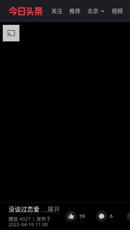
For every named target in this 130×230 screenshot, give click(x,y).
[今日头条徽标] (25, 11)
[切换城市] (103, 11)
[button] (56, 11)
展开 (53, 209)
